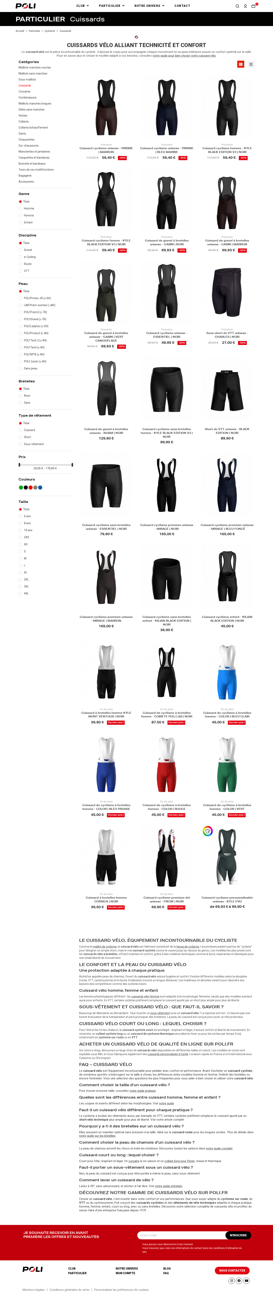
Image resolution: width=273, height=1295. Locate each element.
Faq (166, 1273)
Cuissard (29, 430)
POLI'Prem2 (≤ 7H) (35, 312)
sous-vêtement (160, 1013)
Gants (22, 133)
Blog (167, 1268)
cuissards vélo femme (145, 996)
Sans (27, 402)
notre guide (166, 1103)
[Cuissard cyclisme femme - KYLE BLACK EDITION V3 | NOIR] (106, 199)
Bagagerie (25, 175)
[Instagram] (231, 1281)
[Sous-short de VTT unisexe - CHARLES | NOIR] (227, 292)
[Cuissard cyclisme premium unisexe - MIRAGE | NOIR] (166, 484)
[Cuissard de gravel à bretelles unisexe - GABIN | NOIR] (166, 199)
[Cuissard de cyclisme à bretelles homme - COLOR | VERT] (227, 764)
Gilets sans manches (32, 109)
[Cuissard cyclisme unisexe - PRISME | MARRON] (106, 107)
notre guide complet (219, 1148)
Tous (26, 201)
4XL (26, 593)
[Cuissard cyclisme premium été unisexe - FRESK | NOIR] (166, 857)
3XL (26, 586)
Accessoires (26, 181)
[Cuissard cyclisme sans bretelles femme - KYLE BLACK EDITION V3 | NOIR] (166, 388)
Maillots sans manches (33, 73)
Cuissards (25, 85)
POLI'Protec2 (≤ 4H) (36, 333)
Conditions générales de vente (69, 1290)
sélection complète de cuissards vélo (208, 1206)
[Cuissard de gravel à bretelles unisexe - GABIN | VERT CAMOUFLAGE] (106, 292)
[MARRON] (35, 487)
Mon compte (125, 1273)
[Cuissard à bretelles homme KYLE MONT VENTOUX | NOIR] (106, 672)
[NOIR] (26, 487)
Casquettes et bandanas (34, 157)
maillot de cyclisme (105, 946)
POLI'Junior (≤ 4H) (35, 361)
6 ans (27, 516)
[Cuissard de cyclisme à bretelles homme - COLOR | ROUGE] (166, 764)
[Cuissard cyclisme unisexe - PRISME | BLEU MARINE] (166, 107)
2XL (26, 579)
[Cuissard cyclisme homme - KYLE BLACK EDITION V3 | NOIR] (227, 107)
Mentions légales (34, 1290)
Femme (29, 215)
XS (26, 544)
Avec (27, 395)
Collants (24, 121)
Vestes (23, 115)
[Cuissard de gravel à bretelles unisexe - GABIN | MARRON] (227, 199)
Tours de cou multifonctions (36, 169)
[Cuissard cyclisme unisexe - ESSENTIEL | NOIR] (166, 292)
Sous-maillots (27, 79)
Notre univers (127, 1268)
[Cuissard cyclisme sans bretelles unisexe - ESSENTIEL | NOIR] (106, 484)
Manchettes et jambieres (34, 151)
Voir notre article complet (167, 1119)
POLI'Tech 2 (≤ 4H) (35, 340)
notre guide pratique (143, 1091)
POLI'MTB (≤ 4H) (34, 354)
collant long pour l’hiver (179, 1161)
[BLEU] (40, 487)
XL (25, 572)
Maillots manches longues (35, 103)
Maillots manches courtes (35, 67)
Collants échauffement (33, 127)
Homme (29, 208)
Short (27, 437)
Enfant (28, 222)
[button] (237, 6)
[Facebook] (239, 1281)
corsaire (134, 1161)
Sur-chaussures (29, 145)
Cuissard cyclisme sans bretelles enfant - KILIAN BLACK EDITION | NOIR (166, 621)
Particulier (77, 1273)
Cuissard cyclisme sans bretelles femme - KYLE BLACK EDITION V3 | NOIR (167, 433)
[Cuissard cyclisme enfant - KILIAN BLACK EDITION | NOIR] (227, 576)
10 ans (28, 530)
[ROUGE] (30, 487)
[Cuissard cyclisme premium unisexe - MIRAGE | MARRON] (106, 576)
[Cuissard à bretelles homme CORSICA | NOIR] (106, 857)
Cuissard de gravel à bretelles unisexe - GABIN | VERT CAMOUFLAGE (106, 337)
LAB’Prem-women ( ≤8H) (39, 305)
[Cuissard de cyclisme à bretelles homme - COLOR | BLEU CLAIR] (227, 672)
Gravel (28, 249)
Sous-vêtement (34, 444)
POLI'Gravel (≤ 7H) (35, 319)
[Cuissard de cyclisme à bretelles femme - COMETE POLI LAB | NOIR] (166, 672)
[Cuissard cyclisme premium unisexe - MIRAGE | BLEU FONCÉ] (227, 484)
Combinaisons (28, 97)
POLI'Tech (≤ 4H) (34, 347)
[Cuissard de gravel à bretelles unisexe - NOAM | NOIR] (106, 388)
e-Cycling (30, 256)
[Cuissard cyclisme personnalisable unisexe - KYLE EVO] (227, 857)
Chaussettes (27, 139)
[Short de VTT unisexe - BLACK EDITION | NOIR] (227, 388)
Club (72, 1268)
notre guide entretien (168, 1186)
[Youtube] (246, 1281)
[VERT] (21, 487)
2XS (26, 537)
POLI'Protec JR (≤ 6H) (37, 298)
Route (28, 263)
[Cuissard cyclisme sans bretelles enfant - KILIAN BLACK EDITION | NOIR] (166, 576)
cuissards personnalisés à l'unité (168, 1054)
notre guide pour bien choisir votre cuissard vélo (184, 55)
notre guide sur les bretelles (97, 1136)
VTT (26, 270)
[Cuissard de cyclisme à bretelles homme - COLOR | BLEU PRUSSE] (106, 764)
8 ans (27, 523)
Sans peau (30, 368)
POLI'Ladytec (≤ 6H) (36, 326)
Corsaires (25, 91)
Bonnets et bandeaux (32, 163)
